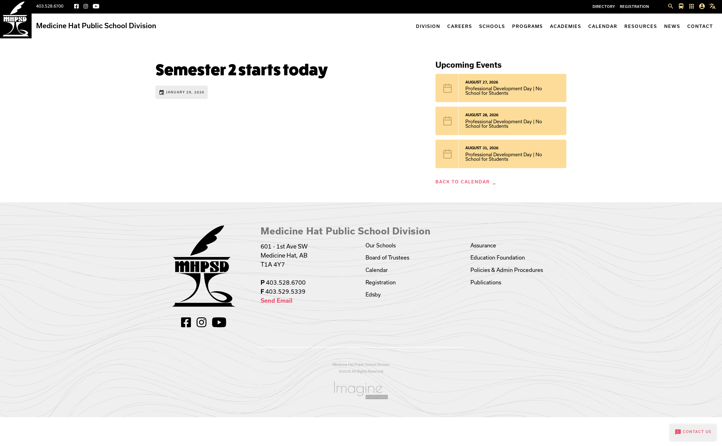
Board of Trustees (387, 257)
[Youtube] (96, 7)
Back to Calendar (462, 181)
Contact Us (693, 432)
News (672, 26)
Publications (485, 282)
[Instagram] (85, 7)
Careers (459, 26)
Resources (640, 26)
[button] (670, 6)
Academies (565, 26)
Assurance (483, 245)
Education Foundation (497, 257)
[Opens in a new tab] (361, 390)
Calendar (602, 26)
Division (428, 26)
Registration (634, 6)
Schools (492, 26)
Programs (527, 26)
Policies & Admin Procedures (506, 270)
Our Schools (381, 245)
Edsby (373, 294)
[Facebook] (76, 7)
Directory (604, 6)
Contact (700, 26)
